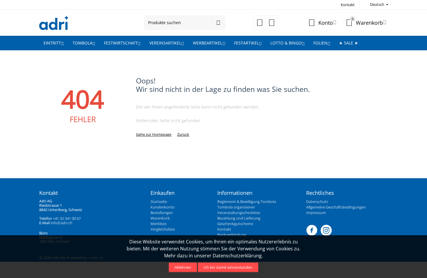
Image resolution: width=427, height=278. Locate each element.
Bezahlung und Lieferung (238, 218)
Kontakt (348, 4)
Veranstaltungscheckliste (238, 212)
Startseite (158, 201)
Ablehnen (183, 267)
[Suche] (218, 22)
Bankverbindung (231, 234)
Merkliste (158, 223)
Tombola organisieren (236, 207)
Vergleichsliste (162, 229)
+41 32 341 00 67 (67, 218)
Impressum (316, 212)
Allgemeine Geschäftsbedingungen (336, 207)
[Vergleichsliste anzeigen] (271, 24)
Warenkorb (160, 218)
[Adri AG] (54, 22)
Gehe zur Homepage (153, 134)
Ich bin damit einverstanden (228, 267)
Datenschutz (317, 201)
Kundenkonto (162, 207)
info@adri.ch (61, 222)
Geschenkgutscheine (235, 223)
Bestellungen (161, 212)
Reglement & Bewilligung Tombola (246, 201)
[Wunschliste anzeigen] (259, 24)
